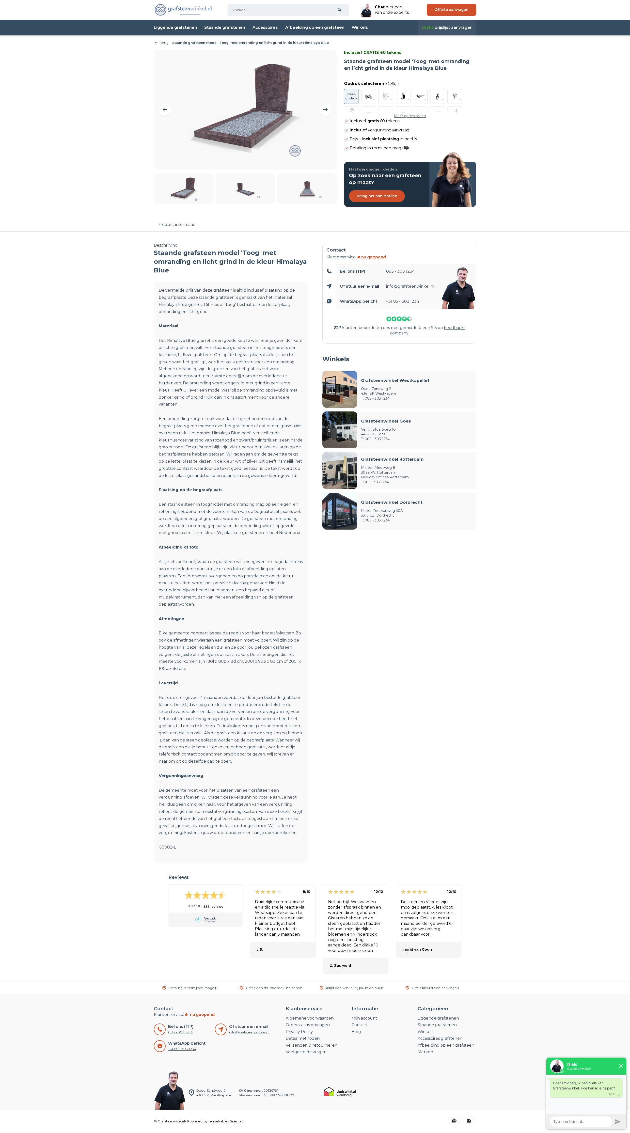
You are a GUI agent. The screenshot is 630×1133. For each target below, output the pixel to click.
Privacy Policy (299, 1031)
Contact (359, 1025)
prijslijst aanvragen (447, 27)
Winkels (360, 27)
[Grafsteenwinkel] (183, 9)
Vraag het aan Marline (377, 196)
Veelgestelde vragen (306, 1052)
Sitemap (237, 1121)
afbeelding (242, 597)
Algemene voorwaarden (310, 1018)
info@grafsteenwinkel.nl (410, 286)
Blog (356, 1031)
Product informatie (176, 224)
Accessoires (265, 27)
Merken (425, 1052)
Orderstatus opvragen (308, 1025)
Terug (164, 43)
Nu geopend (373, 257)
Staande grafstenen (224, 27)
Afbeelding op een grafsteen (314, 27)
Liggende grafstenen (175, 27)
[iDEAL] (454, 1121)
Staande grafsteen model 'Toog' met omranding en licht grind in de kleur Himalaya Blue (250, 43)
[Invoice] (469, 1121)
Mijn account (364, 1018)
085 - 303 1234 (400, 271)
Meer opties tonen (410, 116)
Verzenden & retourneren (311, 1045)
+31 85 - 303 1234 (402, 301)
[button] (165, 110)
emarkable (218, 1121)
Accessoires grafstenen (440, 1038)
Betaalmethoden (303, 1038)
